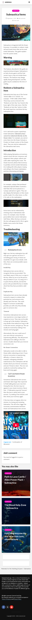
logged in (14, 457)
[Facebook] (3, 607)
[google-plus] (15, 607)
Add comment (21, 18)
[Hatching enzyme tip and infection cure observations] (16, 539)
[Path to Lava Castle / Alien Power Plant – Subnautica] (16, 483)
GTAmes (6, 492)
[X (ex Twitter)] (7, 607)
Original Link (7, 442)
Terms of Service (6, 599)
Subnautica (15, 10)
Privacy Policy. (17, 599)
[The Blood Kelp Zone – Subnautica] (16, 511)
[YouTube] (11, 607)
